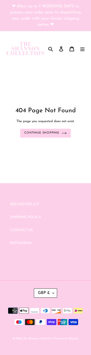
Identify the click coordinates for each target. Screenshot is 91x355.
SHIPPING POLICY (25, 217)
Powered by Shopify (66, 338)
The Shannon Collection (38, 338)
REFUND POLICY (24, 204)
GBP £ (44, 293)
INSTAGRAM (20, 243)
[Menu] (82, 48)
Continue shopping (41, 133)
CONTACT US (21, 230)
